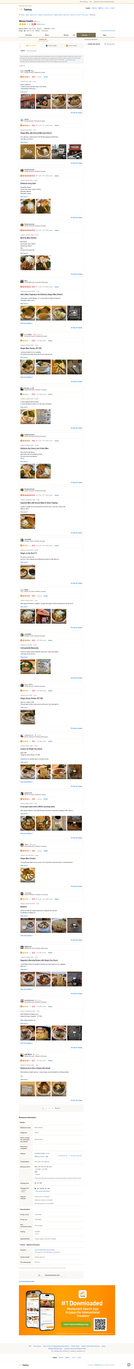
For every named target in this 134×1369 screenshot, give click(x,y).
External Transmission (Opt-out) (91, 1346)
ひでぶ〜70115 (28, 684)
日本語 (112, 8)
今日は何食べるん (29, 71)
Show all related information (26, 1281)
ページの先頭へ (129, 1365)
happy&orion (27, 946)
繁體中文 (100, 8)
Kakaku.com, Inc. (99, 1365)
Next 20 (57, 1108)
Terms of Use (37, 1346)
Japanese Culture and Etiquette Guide (104, 1)
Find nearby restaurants (76, 1155)
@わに (26, 281)
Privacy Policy (75, 1346)
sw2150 (26, 119)
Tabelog (25, 9)
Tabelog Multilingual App (55, 1348)
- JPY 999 (31, 30)
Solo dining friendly (49, 1250)
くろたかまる (27, 893)
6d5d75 (26, 590)
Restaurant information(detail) (108, 30)
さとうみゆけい (33, 334)
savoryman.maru (32, 1000)
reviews (42, 24)
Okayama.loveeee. (29, 170)
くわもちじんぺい (32, 735)
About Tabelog (84, 1)
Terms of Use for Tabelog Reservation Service (56, 1346)
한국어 (107, 8)
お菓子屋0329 (31, 1054)
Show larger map (63, 1155)
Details (46, 77)
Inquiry (103, 1346)
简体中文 (94, 8)
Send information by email (52, 1275)
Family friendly (39, 1250)
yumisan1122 (28, 793)
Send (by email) (110, 44)
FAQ (90, 1)
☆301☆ (30, 844)
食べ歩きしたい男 (29, 388)
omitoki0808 (27, 539)
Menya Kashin (26, 21)
